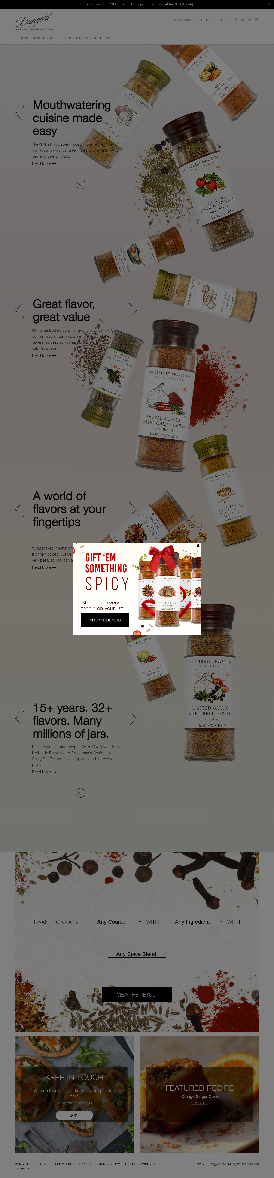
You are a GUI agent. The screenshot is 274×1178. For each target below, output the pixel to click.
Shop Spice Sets (105, 620)
